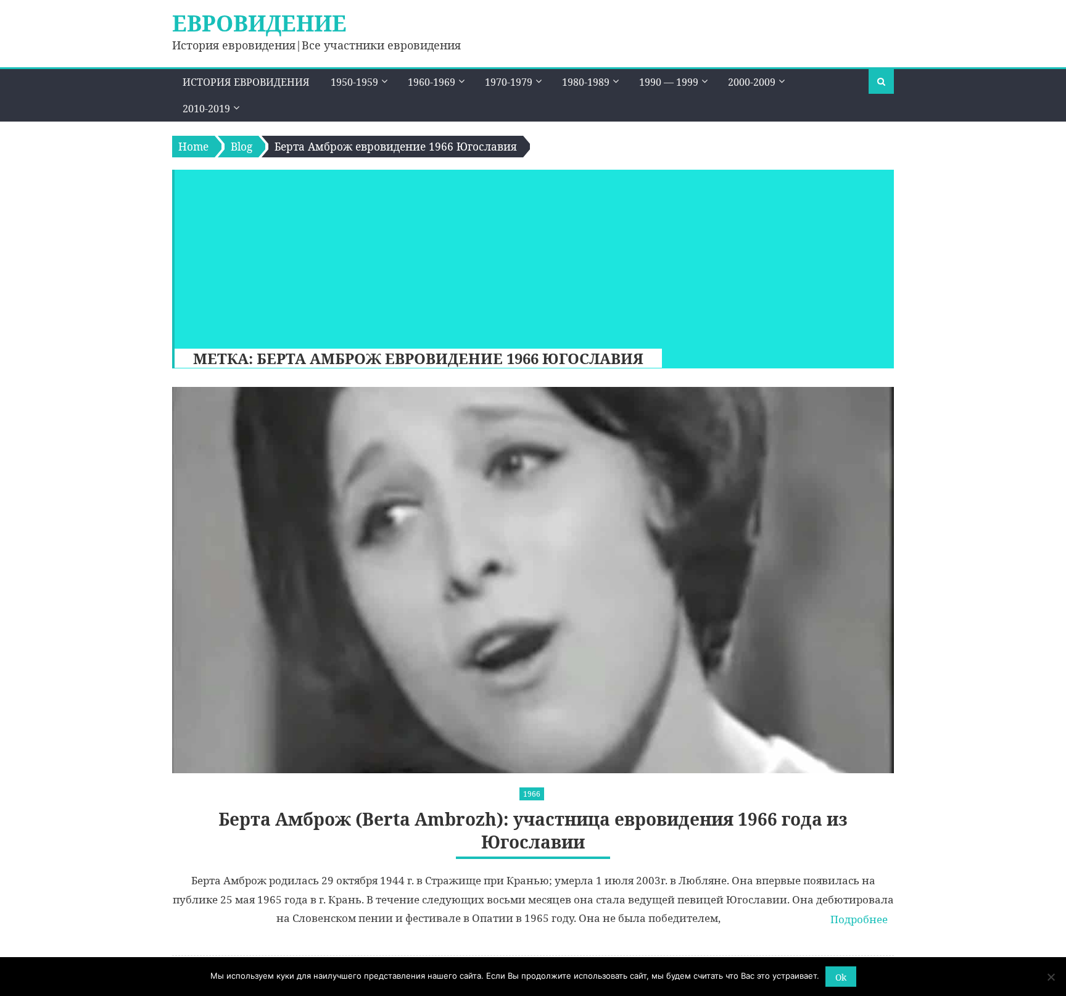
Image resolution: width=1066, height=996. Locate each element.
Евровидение (259, 23)
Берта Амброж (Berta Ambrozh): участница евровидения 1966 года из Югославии (533, 830)
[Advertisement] (528, 256)
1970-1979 (508, 82)
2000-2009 (751, 82)
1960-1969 (431, 82)
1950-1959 (354, 82)
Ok (840, 977)
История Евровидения (246, 82)
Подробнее (859, 919)
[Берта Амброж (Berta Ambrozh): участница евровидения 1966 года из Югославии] (533, 580)
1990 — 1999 (668, 82)
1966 (531, 794)
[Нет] (1050, 977)
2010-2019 (206, 108)
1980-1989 (585, 82)
